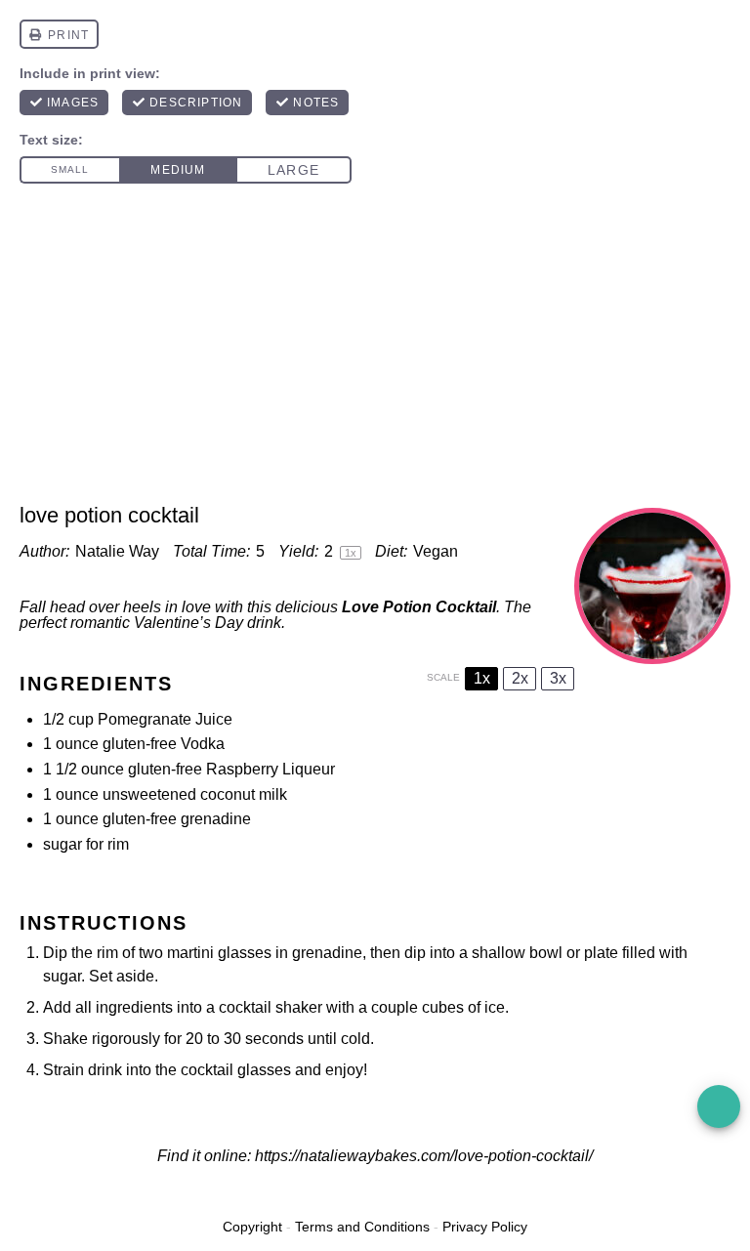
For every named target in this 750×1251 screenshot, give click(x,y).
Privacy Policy (484, 1226)
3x (558, 678)
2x (520, 678)
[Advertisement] (375, 355)
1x (482, 678)
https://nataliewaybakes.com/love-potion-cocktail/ (424, 1155)
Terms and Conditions (362, 1226)
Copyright (252, 1226)
